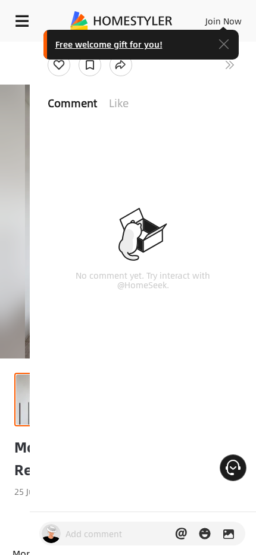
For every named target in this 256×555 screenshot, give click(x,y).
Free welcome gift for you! (109, 44)
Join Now (223, 20)
